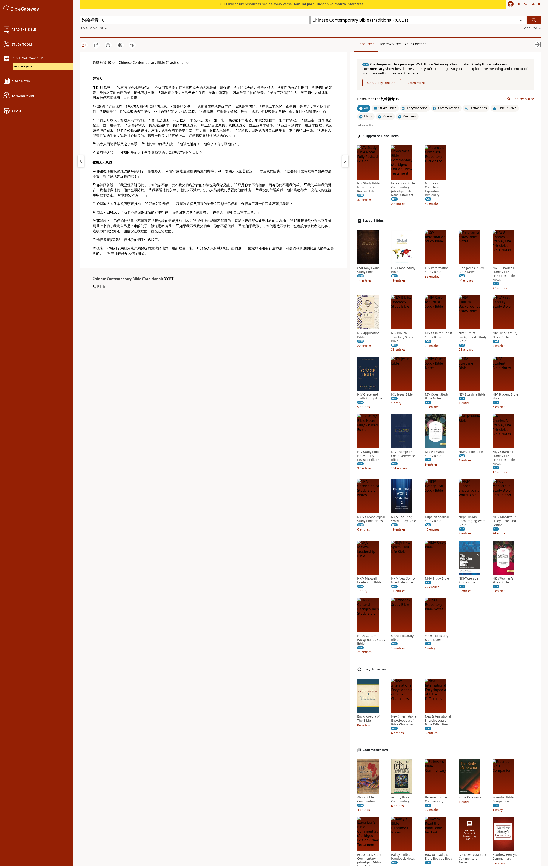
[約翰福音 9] (80, 161)
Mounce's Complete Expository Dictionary (432, 189)
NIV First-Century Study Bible (505, 335)
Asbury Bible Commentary (400, 799)
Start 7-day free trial (381, 82)
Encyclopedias (375, 669)
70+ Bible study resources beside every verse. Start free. (291, 4)
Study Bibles (373, 220)
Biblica (102, 286)
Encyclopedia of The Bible (368, 718)
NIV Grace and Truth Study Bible (369, 396)
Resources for (378, 99)
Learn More (416, 82)
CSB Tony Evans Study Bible (368, 270)
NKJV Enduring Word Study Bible (403, 519)
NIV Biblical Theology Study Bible (402, 337)
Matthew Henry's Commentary (505, 856)
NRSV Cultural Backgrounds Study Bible (371, 639)
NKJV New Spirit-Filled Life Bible (403, 580)
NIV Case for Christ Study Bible (438, 335)
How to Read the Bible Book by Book (438, 856)
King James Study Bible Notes (471, 270)
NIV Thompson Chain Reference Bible (403, 455)
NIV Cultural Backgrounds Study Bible (473, 337)
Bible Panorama (470, 797)
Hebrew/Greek (391, 44)
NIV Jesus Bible (402, 394)
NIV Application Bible (368, 335)
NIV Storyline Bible (472, 394)
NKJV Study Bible (437, 578)
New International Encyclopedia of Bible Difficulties (438, 720)
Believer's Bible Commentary (436, 799)
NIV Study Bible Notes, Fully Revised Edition (368, 187)
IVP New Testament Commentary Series (472, 858)
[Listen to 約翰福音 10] (132, 45)
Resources (365, 44)
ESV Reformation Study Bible (437, 270)
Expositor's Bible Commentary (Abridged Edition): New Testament (404, 189)
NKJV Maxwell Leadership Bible (369, 580)
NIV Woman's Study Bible (434, 454)
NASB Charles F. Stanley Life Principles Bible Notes (504, 274)
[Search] (534, 20)
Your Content (415, 44)
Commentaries (375, 750)
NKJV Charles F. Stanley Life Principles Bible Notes (504, 458)
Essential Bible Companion (503, 799)
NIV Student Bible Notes (505, 396)
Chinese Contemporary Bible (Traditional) (127, 278)
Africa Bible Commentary (366, 799)
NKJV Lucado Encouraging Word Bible (472, 521)
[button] (523, 4)
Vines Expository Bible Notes (436, 638)
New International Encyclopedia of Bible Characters (404, 720)
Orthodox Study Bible (402, 638)
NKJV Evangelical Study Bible (437, 519)
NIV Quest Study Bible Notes (436, 396)
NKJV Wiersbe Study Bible (468, 580)
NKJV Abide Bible (471, 452)
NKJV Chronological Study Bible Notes (371, 519)
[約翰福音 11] (345, 161)
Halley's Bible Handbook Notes (403, 856)
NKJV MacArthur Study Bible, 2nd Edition (504, 521)
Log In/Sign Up (528, 4)
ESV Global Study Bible (403, 270)
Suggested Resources (381, 136)
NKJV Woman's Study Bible (503, 580)
